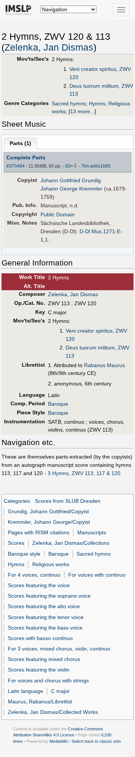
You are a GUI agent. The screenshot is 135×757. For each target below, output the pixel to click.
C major (60, 691)
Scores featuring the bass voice (45, 628)
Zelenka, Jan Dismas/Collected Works (53, 712)
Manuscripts (91, 532)
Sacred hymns (69, 103)
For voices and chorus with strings (48, 681)
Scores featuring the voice (39, 585)
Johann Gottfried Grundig (70, 180)
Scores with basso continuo (40, 638)
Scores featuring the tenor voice (46, 617)
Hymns (97, 103)
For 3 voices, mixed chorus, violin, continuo (59, 649)
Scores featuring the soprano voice (49, 596)
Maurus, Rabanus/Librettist (40, 702)
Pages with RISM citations (38, 532)
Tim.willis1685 (96, 166)
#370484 (15, 166)
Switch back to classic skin (96, 741)
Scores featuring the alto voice (44, 606)
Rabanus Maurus (104, 365)
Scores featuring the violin (38, 670)
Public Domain (57, 214)
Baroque (58, 404)
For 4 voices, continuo (34, 575)
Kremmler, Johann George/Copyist (49, 522)
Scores (16, 543)
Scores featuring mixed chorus (44, 659)
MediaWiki (59, 741)
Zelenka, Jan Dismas (48, 47)
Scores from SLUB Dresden (67, 501)
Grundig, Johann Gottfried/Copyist (48, 511)
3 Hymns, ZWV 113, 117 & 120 (84, 473)
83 (67, 166)
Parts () (20, 143)
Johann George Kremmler (71, 189)
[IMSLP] (20, 9)
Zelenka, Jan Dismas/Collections (71, 543)
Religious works (50, 564)
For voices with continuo (97, 575)
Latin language (25, 691)
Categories (17, 501)
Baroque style (24, 554)
